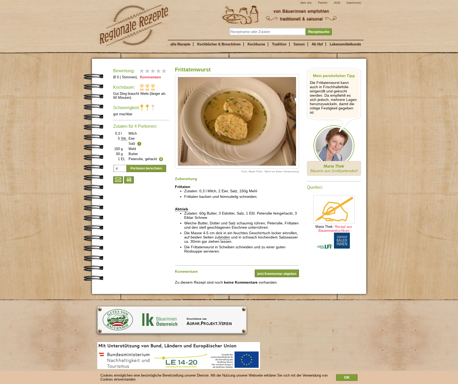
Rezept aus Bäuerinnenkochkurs (335, 229)
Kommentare (150, 77)
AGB (337, 2)
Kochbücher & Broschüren (219, 44)
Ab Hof (317, 44)
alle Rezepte (180, 44)
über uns (306, 2)
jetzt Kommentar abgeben (276, 274)
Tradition (279, 44)
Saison (299, 44)
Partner (323, 2)
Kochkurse (256, 44)
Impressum (353, 2)
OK (347, 377)
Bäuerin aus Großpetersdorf (334, 168)
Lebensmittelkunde (345, 44)
